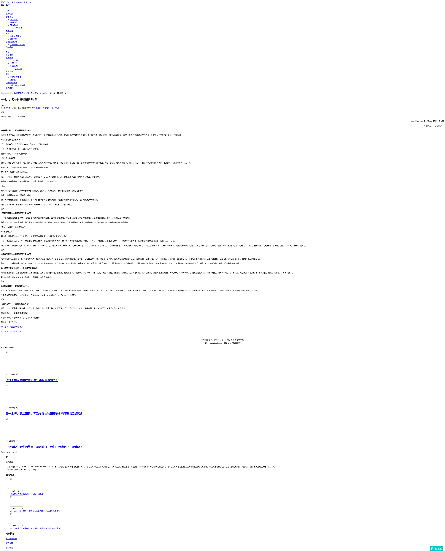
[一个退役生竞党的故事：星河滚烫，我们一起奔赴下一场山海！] (26, 438)
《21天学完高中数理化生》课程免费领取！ (32, 380)
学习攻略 (14, 20)
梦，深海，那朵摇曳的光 (11, 332)
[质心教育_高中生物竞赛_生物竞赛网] (17, 2)
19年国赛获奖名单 (17, 45)
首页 (7, 11)
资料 (7, 34)
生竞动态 (9, 17)
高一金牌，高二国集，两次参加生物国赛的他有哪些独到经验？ (44, 413)
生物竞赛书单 (15, 36)
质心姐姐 (7, 108)
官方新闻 (14, 25)
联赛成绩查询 (11, 42)
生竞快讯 (14, 22)
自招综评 (9, 47)
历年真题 (9, 31)
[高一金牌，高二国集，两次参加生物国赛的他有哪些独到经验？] (26, 405)
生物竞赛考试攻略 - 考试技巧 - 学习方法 (42, 108)
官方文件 (18, 28)
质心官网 (9, 14)
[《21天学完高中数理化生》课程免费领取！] (26, 372)
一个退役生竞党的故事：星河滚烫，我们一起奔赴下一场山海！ (44, 446)
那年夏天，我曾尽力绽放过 (12, 327)
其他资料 (14, 39)
